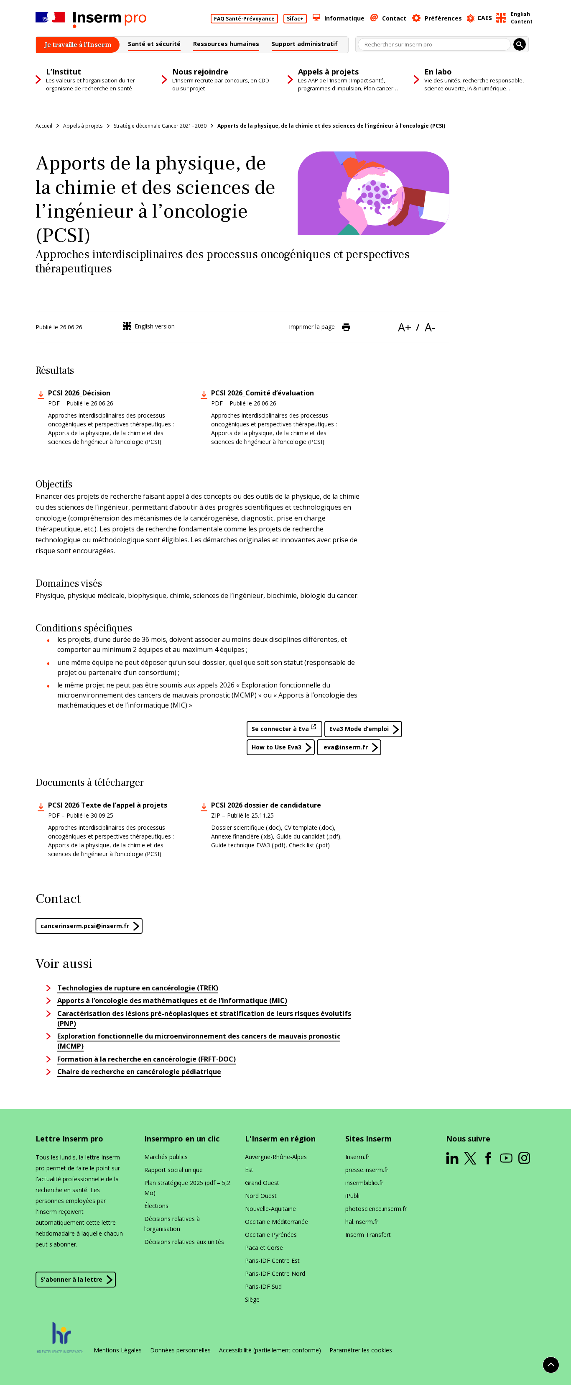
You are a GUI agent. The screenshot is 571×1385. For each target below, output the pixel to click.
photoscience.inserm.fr (376, 1209)
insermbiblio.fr (364, 1183)
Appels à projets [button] (82, 125)
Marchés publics (166, 1157)
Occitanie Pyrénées (271, 1235)
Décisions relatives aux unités (184, 1242)
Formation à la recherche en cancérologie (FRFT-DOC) (146, 1059)
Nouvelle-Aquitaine (270, 1209)
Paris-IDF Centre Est (272, 1260)
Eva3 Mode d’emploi (359, 729)
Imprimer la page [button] (312, 326)
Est (249, 1170)
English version (155, 326)
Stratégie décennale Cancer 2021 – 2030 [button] (160, 125)
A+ (404, 327)
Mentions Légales (118, 1350)
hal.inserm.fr (361, 1222)
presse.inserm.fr (366, 1170)
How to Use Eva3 (276, 747)
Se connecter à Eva (280, 729)
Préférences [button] (443, 18)
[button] (154, 45)
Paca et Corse (264, 1248)
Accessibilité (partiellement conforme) (270, 1350)
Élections (156, 1206)
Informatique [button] (344, 18)
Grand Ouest (262, 1183)
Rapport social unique (173, 1170)
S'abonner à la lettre (71, 1279)
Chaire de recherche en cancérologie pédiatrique (139, 1071)
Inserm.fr (357, 1157)
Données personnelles (180, 1350)
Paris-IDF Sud (263, 1286)
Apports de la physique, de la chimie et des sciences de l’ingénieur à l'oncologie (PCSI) (331, 125)
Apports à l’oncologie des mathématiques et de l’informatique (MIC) (172, 1000)
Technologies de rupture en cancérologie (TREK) (137, 988)
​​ (85, 926)
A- (430, 327)
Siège (252, 1299)
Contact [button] (394, 18)
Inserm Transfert (368, 1235)
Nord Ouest (261, 1196)
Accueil (44, 125)
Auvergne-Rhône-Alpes (276, 1157)
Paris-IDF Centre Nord (275, 1273)
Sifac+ (295, 18)
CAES (484, 18)
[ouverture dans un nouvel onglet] (452, 1158)
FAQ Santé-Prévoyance (244, 18)
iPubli (352, 1196)
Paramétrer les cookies (360, 1350)
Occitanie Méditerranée (276, 1222)
